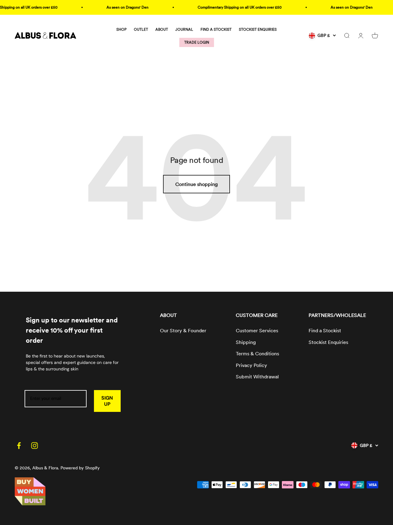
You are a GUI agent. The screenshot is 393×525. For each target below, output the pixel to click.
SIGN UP (107, 401)
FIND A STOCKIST (216, 29)
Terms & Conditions (257, 354)
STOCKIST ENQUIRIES (258, 29)
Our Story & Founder (183, 331)
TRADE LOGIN (196, 42)
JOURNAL (184, 29)
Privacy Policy (251, 365)
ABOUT (161, 29)
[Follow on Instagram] (34, 445)
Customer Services (257, 331)
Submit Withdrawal (257, 377)
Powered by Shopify (80, 467)
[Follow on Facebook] (19, 445)
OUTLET (141, 29)
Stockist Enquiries (328, 342)
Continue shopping (196, 184)
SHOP (121, 29)
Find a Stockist (325, 331)
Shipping (246, 342)
